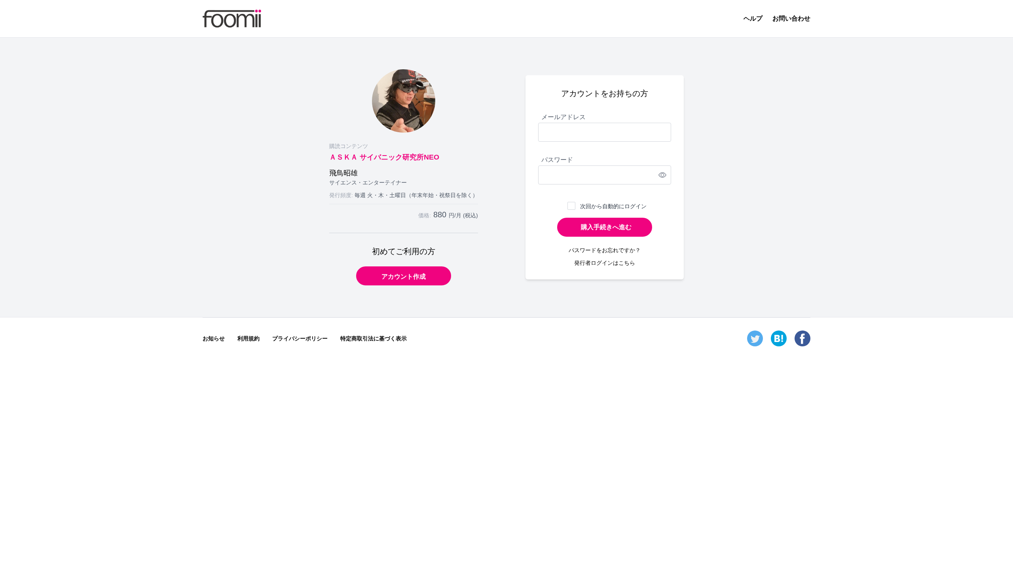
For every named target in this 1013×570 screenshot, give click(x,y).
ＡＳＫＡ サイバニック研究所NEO (384, 157)
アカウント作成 (403, 276)
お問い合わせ (791, 18)
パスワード (557, 159)
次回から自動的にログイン (613, 206)
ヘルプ (753, 18)
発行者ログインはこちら (604, 263)
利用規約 (248, 338)
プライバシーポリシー (300, 338)
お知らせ (214, 338)
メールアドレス (563, 117)
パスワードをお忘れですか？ (605, 250)
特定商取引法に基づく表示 (373, 338)
